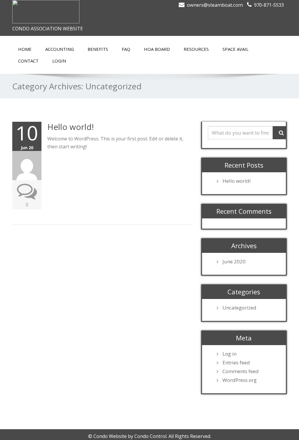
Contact (28, 61)
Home (25, 49)
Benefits (98, 49)
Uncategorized (239, 308)
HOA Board (157, 49)
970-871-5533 (269, 4)
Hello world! (70, 126)
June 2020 (234, 262)
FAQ (126, 49)
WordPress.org (239, 380)
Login (59, 61)
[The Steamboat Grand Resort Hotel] (78, 11)
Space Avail (235, 49)
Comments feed (240, 371)
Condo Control (150, 436)
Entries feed (236, 363)
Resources (196, 49)
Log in (229, 354)
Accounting (59, 49)
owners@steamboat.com (215, 4)
